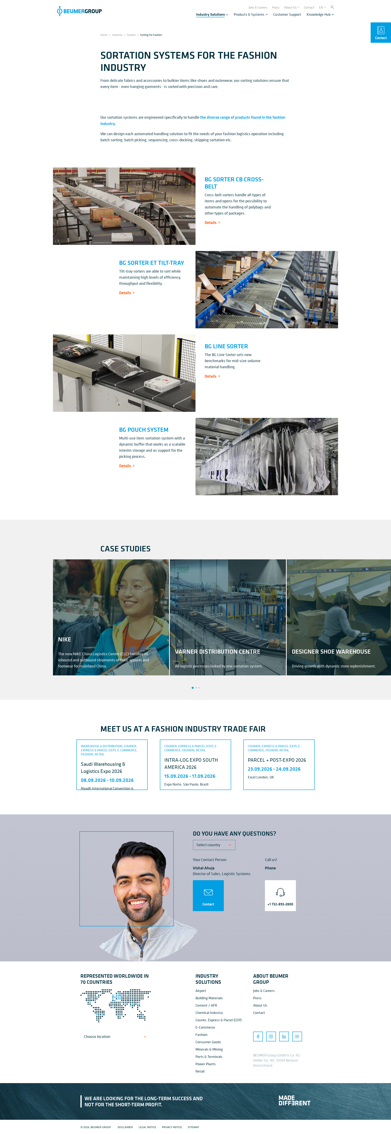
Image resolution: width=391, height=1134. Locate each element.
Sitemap (193, 1127)
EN (321, 7)
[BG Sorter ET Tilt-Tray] (267, 289)
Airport (201, 990)
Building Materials (209, 998)
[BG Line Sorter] (124, 373)
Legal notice (147, 1127)
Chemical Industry (209, 1012)
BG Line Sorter (226, 346)
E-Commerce (205, 1027)
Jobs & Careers (264, 990)
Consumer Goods (208, 1042)
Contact (208, 904)
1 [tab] (193, 688)
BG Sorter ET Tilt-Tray (151, 263)
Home (104, 35)
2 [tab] (196, 687)
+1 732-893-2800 (280, 904)
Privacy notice (172, 1127)
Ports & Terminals (209, 1056)
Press (257, 998)
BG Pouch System (143, 429)
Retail (200, 1071)
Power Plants (206, 1064)
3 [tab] (198, 687)
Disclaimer (125, 1127)
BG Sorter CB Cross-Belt (234, 182)
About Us (260, 1005)
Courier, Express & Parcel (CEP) (219, 1020)
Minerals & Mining (209, 1049)
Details (210, 222)
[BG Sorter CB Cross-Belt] (124, 206)
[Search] (332, 7)
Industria (117, 35)
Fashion (131, 35)
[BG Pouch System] (267, 456)
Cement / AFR (206, 1005)
